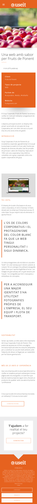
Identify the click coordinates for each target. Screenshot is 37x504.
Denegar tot (17, 495)
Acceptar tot (17, 500)
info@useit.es (18, 468)
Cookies (18, 485)
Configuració (17, 489)
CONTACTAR (18, 441)
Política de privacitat (18, 483)
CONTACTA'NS (13, 404)
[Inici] (18, 5)
